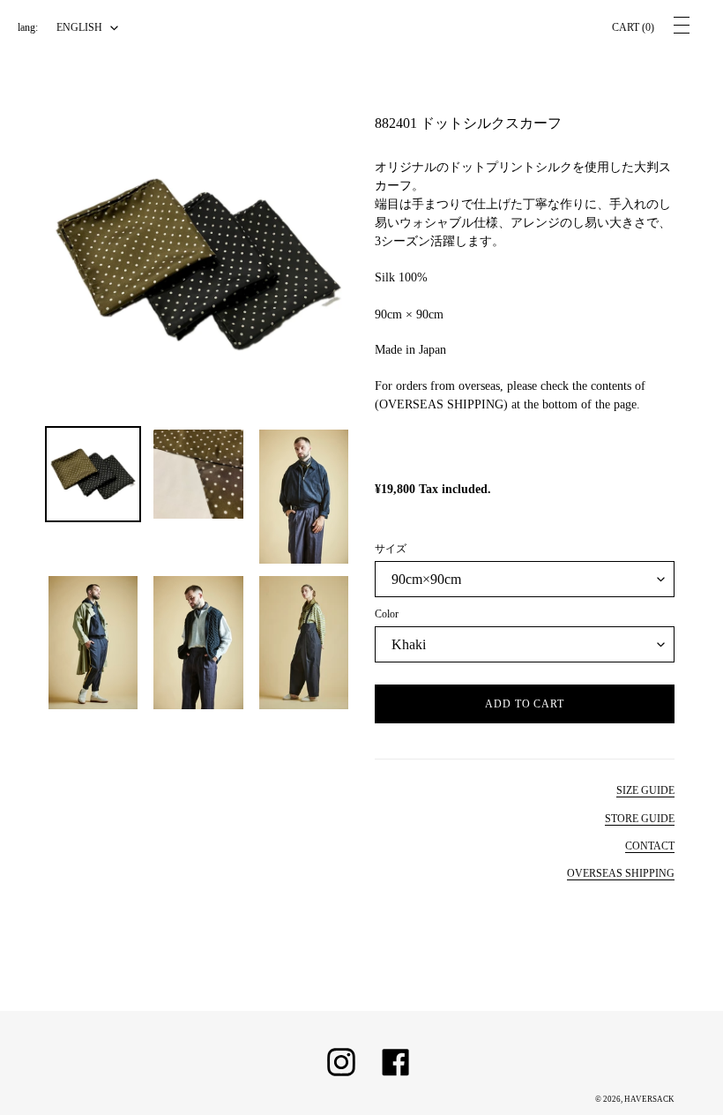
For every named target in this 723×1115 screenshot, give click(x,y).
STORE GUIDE (640, 818)
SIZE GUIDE (645, 790)
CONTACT (650, 846)
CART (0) (633, 27)
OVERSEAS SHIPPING (621, 873)
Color (387, 614)
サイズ (390, 549)
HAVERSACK (649, 1099)
